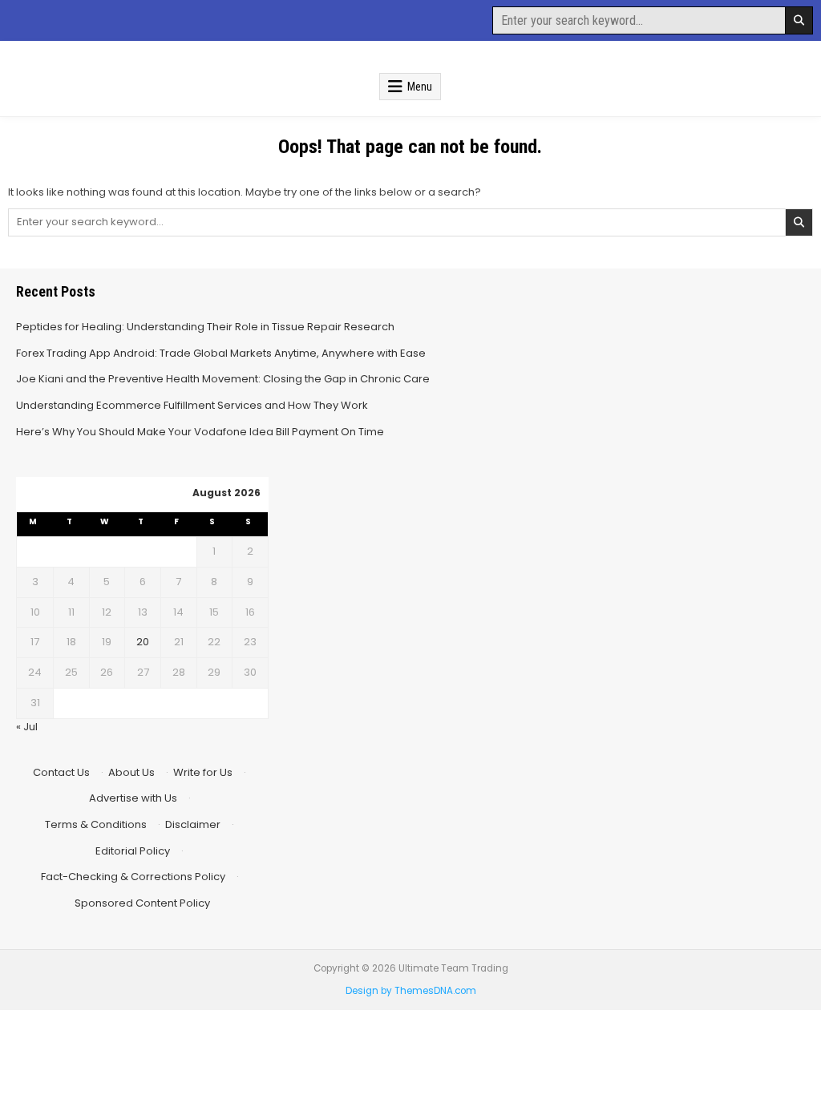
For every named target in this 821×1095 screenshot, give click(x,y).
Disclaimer (192, 824)
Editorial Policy (132, 851)
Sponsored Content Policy (142, 903)
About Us (131, 772)
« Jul (27, 726)
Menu (419, 86)
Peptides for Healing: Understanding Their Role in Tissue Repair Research (205, 326)
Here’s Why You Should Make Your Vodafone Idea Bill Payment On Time (200, 431)
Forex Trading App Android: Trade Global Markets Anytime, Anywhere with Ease (221, 353)
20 (142, 641)
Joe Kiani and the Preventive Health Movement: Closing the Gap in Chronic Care (223, 378)
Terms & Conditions (96, 824)
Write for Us (203, 772)
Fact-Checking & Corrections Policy (133, 876)
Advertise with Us (133, 798)
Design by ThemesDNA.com (411, 990)
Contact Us (61, 772)
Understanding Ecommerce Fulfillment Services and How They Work (192, 405)
